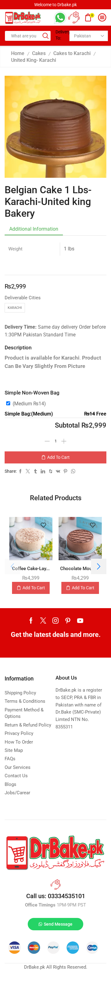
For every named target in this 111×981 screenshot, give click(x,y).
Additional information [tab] (33, 229)
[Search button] (46, 36)
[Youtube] (80, 620)
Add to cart (58, 457)
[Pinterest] (68, 620)
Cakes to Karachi (72, 53)
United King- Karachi (33, 60)
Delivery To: (60, 35)
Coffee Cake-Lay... (31, 568)
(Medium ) (29, 404)
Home (17, 53)
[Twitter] (43, 620)
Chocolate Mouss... (80, 568)
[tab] (34, 229)
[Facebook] (31, 620)
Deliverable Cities (23, 298)
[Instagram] (55, 620)
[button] (98, 566)
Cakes (39, 53)
